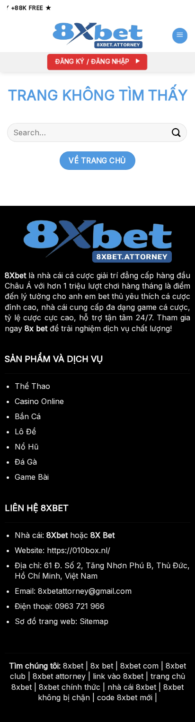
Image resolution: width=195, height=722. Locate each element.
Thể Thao (32, 386)
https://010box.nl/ (78, 550)
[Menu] (179, 35)
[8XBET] (97, 35)
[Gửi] (176, 132)
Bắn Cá (28, 416)
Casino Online (39, 401)
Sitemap (94, 621)
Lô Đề (25, 431)
